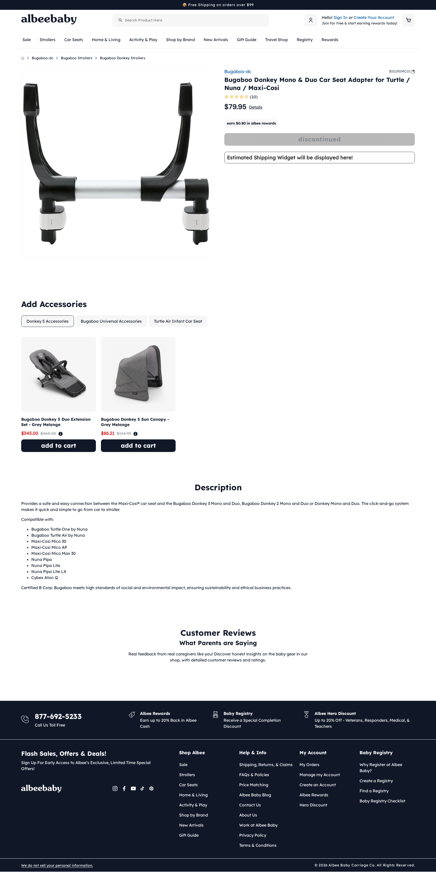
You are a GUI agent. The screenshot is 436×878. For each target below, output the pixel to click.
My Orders (309, 764)
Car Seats (188, 784)
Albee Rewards (313, 794)
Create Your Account (374, 17)
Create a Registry (376, 780)
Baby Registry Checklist (382, 800)
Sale (183, 764)
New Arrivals (191, 825)
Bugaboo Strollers (76, 58)
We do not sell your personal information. (57, 865)
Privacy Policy (252, 835)
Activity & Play (193, 804)
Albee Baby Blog (255, 794)
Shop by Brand (193, 815)
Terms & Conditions (258, 845)
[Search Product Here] (120, 20)
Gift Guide (189, 835)
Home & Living (193, 794)
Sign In (341, 17)
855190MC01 (400, 71)
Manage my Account (319, 774)
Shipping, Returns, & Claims (266, 764)
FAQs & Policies (254, 774)
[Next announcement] (413, 5)
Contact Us (250, 804)
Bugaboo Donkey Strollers (122, 58)
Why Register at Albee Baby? (381, 767)
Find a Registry (374, 790)
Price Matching (253, 784)
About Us (248, 815)
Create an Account (317, 784)
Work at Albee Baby (258, 825)
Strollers (187, 774)
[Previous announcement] (23, 5)
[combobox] (191, 20)
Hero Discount (313, 804)
